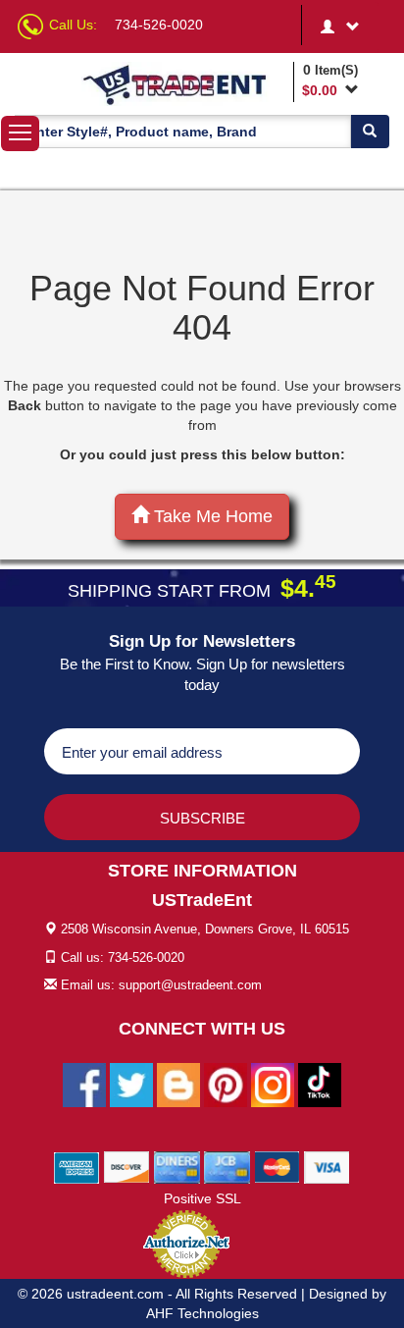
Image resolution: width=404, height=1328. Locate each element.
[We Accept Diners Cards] (177, 1167)
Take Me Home (211, 516)
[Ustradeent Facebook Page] (84, 1084)
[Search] (369, 131)
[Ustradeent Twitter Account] (131, 1084)
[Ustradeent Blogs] (178, 1084)
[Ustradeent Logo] (184, 84)
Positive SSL (202, 1198)
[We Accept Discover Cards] (127, 1167)
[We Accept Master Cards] (277, 1167)
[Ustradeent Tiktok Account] (319, 1084)
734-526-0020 (159, 24)
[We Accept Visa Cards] (327, 1167)
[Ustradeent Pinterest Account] (225, 1084)
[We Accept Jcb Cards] (227, 1167)
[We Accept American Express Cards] (77, 1167)
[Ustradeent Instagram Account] (272, 1084)
